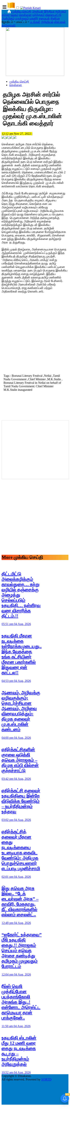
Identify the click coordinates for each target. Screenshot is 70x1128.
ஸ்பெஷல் (60, 22)
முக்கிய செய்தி (21, 11)
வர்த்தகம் (38, 15)
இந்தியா (49, 11)
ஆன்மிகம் (8, 18)
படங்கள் (35, 22)
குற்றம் (6, 15)
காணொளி (9, 25)
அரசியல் (37, 11)
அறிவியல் (47, 22)
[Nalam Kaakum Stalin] (35, 75)
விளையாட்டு (53, 15)
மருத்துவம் (22, 18)
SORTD (46, 1079)
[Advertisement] (35, 335)
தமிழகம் (60, 11)
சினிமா (55, 18)
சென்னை (25, 15)
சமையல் (44, 18)
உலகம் (14, 15)
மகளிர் (34, 18)
